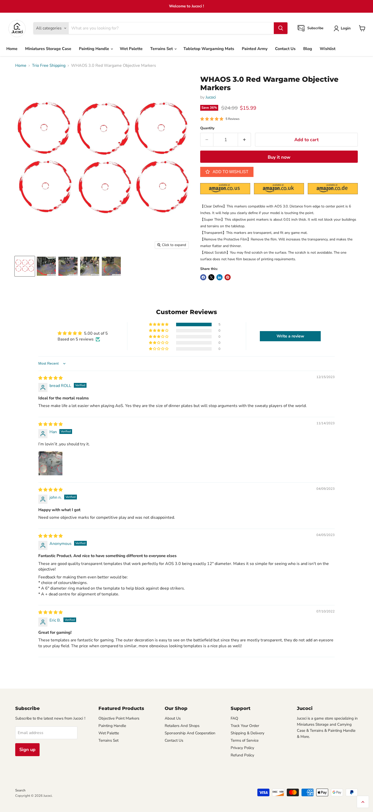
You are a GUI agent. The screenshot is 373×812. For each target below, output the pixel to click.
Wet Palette (131, 49)
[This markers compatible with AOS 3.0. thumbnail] (90, 266)
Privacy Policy (242, 747)
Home (12, 49)
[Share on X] (211, 277)
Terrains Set (162, 49)
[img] (50, 378)
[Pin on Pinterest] (228, 277)
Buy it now (279, 157)
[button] (159, 324)
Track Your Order (245, 725)
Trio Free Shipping (48, 65)
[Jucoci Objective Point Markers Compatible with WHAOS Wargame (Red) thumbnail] (25, 266)
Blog (307, 49)
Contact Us (285, 49)
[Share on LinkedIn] (219, 277)
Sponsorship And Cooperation (190, 733)
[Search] (280, 28)
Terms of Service (245, 740)
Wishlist (327, 49)
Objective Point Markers (118, 718)
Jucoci (211, 97)
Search (20, 790)
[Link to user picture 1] (50, 463)
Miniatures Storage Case (48, 49)
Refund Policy (242, 755)
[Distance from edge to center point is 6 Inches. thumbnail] (68, 266)
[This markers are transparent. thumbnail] (46, 266)
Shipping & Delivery (247, 733)
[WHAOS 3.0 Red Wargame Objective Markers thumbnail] (111, 266)
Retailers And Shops (182, 725)
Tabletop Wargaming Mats (208, 49)
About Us (173, 718)
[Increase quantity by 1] (244, 140)
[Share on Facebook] (203, 277)
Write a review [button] (290, 336)
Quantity (207, 128)
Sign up (27, 749)
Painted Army (254, 49)
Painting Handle (94, 49)
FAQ (234, 718)
